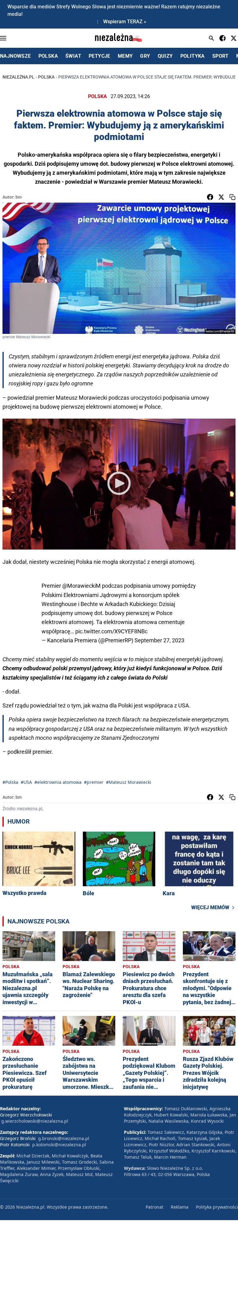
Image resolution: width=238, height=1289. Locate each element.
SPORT (220, 56)
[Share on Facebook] (210, 197)
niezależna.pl (18, 76)
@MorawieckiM (81, 585)
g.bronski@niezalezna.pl (63, 1138)
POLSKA (48, 56)
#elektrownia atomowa (58, 782)
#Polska (10, 782)
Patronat (154, 1207)
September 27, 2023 (159, 640)
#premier (94, 782)
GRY (145, 56)
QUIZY (165, 56)
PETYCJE (99, 56)
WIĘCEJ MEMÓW (210, 907)
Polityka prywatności (217, 1207)
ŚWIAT (73, 56)
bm (18, 197)
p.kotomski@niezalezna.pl (59, 1145)
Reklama (179, 1207)
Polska (46, 76)
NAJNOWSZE (15, 56)
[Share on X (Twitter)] (221, 197)
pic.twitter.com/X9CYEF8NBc (111, 631)
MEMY (125, 56)
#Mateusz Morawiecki (128, 782)
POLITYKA (192, 56)
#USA (26, 782)
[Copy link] (232, 197)
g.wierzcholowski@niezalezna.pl (34, 1121)
